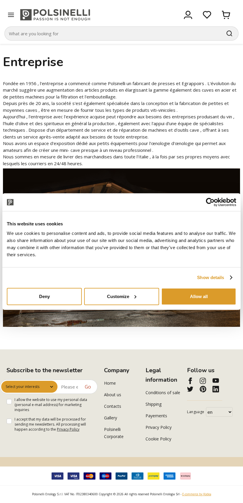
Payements (156, 415)
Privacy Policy (68, 429)
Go (88, 386)
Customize (118, 296)
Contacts (112, 406)
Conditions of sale (163, 392)
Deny (44, 296)
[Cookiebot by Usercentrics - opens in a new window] (210, 202)
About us (112, 394)
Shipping (154, 404)
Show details (210, 277)
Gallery (110, 418)
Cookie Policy (158, 439)
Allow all (199, 296)
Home (110, 383)
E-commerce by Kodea (196, 494)
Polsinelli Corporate (114, 432)
